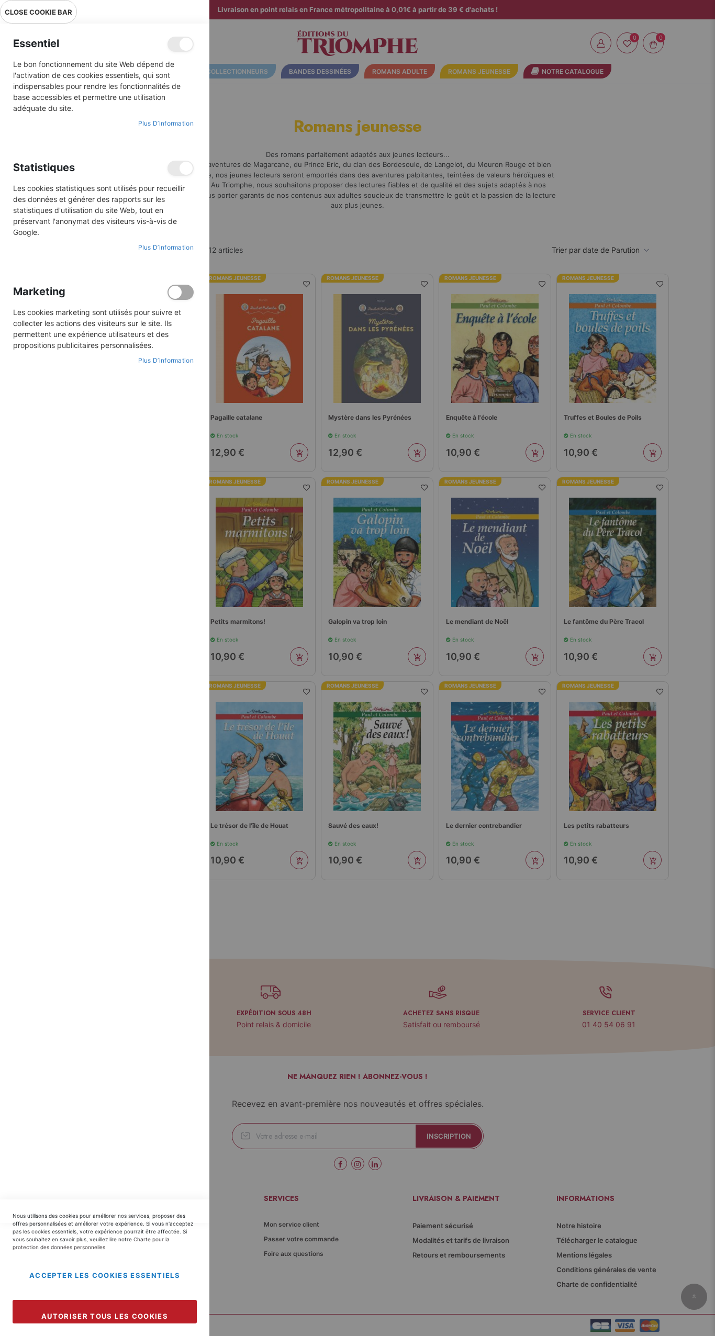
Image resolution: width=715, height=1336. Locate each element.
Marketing (180, 292)
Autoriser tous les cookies (104, 1316)
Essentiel (180, 44)
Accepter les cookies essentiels (104, 1275)
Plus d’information (166, 123)
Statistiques (180, 168)
